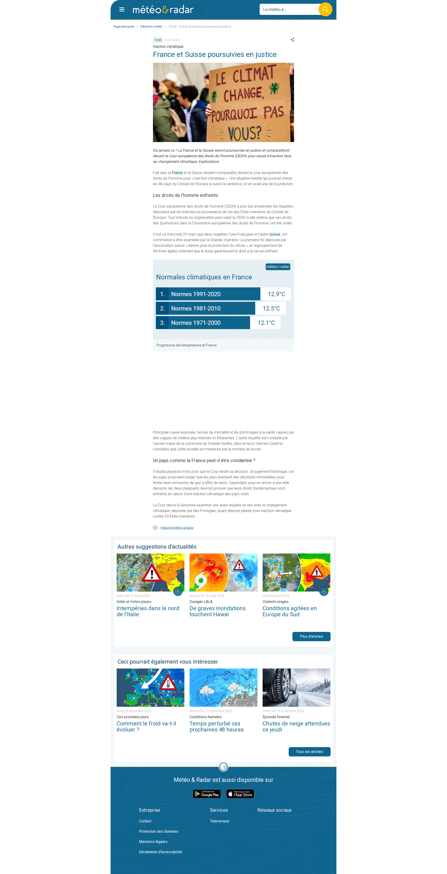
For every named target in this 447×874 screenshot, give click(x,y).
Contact (145, 821)
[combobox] (292, 9)
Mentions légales (153, 841)
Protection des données (158, 831)
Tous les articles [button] (309, 751)
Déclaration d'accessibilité (160, 852)
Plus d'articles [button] (311, 636)
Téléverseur (219, 821)
